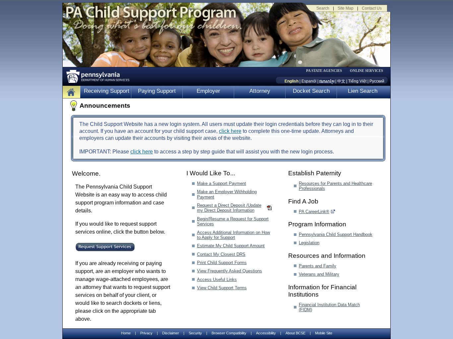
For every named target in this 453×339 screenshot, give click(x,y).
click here (230, 131)
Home (126, 333)
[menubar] (326, 71)
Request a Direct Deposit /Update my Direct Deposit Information (229, 208)
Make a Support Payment (221, 183)
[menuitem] (326, 71)
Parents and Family (317, 265)
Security (195, 333)
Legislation (309, 242)
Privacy (146, 333)
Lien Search (362, 91)
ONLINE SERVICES (366, 71)
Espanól (308, 81)
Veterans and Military (319, 274)
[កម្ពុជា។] (326, 81)
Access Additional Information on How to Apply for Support (233, 235)
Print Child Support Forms (222, 262)
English (291, 81)
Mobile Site (323, 333)
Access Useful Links (217, 279)
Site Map (346, 8)
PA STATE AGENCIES (324, 71)
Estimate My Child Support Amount (231, 245)
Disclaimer (170, 333)
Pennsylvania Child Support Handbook (335, 234)
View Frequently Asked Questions (229, 270)
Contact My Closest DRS (221, 254)
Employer (208, 91)
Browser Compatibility (229, 333)
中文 (341, 81)
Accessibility (266, 333)
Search (322, 8)
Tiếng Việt (357, 81)
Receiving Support (106, 91)
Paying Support (157, 91)
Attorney (259, 91)
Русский (376, 81)
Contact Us (372, 8)
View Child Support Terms (222, 287)
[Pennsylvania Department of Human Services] (95, 74)
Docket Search (311, 91)
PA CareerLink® (314, 211)
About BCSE (295, 333)
